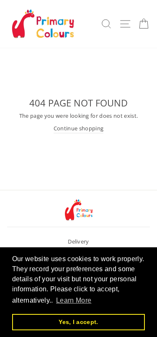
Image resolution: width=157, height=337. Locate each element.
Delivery (78, 241)
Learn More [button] (73, 300)
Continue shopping (78, 128)
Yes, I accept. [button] (78, 322)
